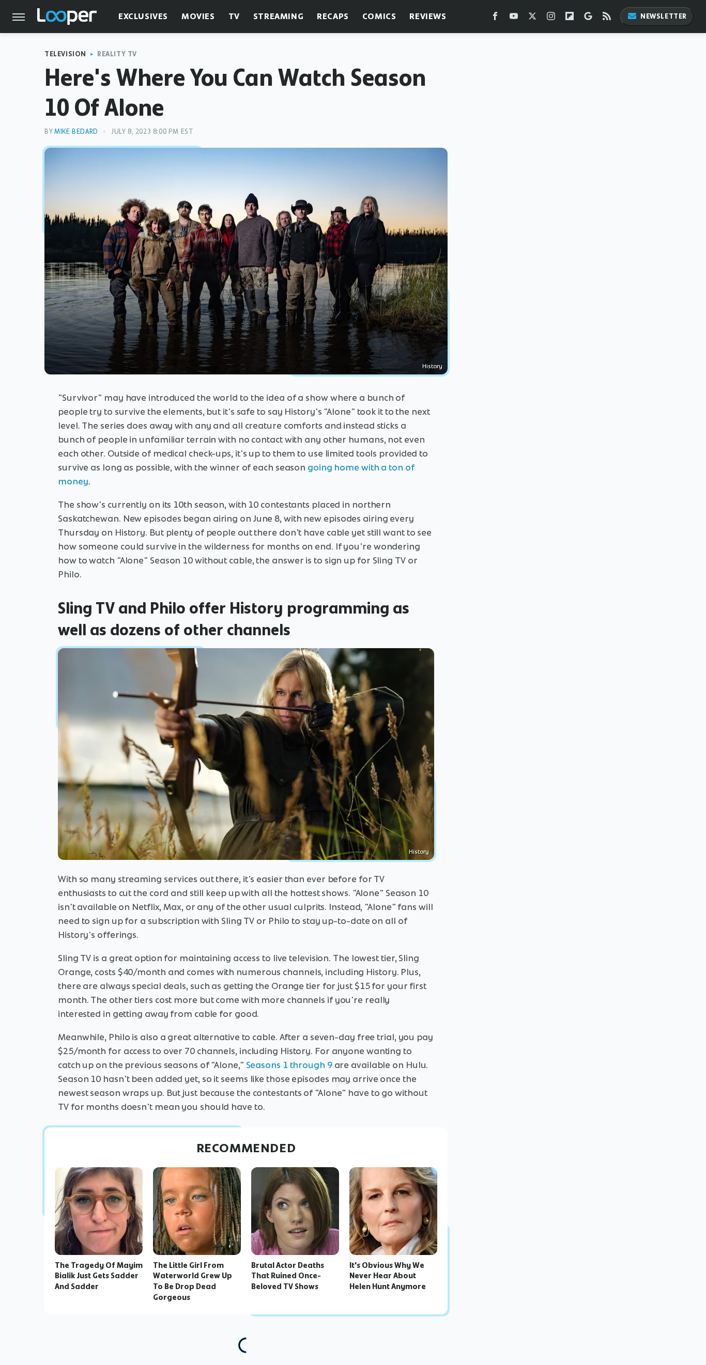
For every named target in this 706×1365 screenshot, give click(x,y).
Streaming (278, 16)
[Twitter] (532, 18)
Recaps (333, 16)
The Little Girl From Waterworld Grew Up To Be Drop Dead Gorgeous (192, 1281)
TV (234, 16)
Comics (379, 16)
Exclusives (143, 16)
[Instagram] (551, 18)
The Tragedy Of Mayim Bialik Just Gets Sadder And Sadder (99, 1276)
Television (65, 54)
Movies (198, 16)
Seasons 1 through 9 (289, 1065)
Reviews (427, 16)
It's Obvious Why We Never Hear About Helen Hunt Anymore (387, 1276)
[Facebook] (495, 18)
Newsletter (663, 16)
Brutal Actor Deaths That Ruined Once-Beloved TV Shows (287, 1276)
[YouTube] (514, 18)
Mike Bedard (76, 131)
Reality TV (117, 54)
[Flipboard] (569, 18)
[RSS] (607, 18)
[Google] (588, 18)
